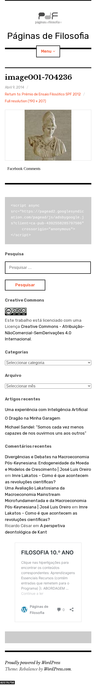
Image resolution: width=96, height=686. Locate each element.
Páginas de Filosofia (48, 35)
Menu (46, 51)
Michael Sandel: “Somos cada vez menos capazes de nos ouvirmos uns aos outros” (45, 430)
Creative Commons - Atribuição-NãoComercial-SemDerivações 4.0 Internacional (44, 332)
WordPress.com (57, 669)
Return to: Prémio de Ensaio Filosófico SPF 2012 (43, 94)
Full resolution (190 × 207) (25, 101)
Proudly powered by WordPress (32, 662)
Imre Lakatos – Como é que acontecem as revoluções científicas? (46, 513)
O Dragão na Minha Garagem (32, 418)
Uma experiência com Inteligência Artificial (46, 409)
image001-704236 (38, 77)
